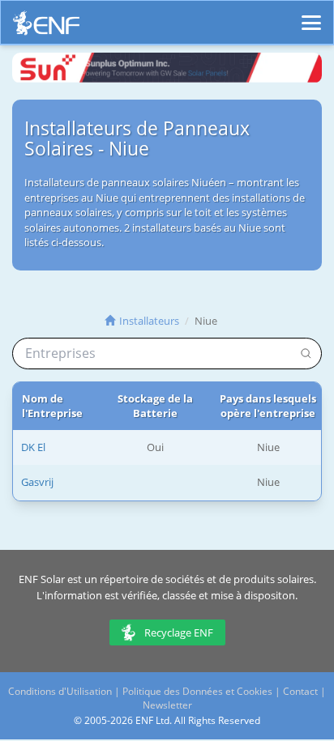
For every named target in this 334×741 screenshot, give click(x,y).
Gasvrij (37, 482)
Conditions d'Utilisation (60, 691)
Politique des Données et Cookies (197, 691)
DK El (33, 447)
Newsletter (167, 705)
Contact (300, 691)
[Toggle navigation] (311, 15)
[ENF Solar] (46, 27)
